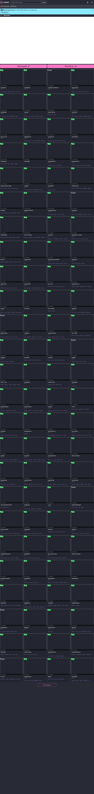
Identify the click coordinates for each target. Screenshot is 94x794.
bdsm (7, 212)
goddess (85, 188)
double (87, 409)
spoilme (2, 654)
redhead (43, 140)
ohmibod (3, 679)
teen (2, 91)
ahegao (30, 237)
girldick (89, 165)
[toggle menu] (84, 2)
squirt (13, 91)
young (73, 91)
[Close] (92, 10)
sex (55, 656)
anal (73, 116)
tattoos (14, 237)
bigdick (12, 163)
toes (56, 679)
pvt (9, 163)
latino (57, 384)
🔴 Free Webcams (5, 6)
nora (38, 607)
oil (61, 337)
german (50, 263)
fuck (64, 337)
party (78, 680)
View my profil (22, 66)
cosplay (58, 263)
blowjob (14, 212)
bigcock (50, 384)
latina (52, 214)
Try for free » (5, 12)
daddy (2, 262)
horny (50, 679)
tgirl (85, 165)
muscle (30, 360)
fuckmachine (18, 312)
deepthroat (38, 140)
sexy (41, 533)
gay (60, 384)
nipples (59, 605)
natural (17, 91)
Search (44, 2)
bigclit (90, 116)
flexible (39, 508)
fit (37, 360)
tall (15, 410)
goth (54, 263)
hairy (61, 531)
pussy (73, 631)
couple (30, 140)
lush (54, 189)
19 (53, 238)
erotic (6, 188)
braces (26, 237)
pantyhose (15, 459)
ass (33, 140)
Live (1, 15)
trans (14, 337)
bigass (5, 91)
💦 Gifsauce (13, 6)
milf (2, 507)
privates (81, 165)
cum (57, 286)
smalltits (41, 116)
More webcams (47, 685)
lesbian (53, 337)
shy (88, 91)
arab (80, 631)
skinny (9, 91)
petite (37, 116)
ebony (58, 337)
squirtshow (6, 507)
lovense (84, 91)
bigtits (55, 605)
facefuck (74, 654)
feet (64, 140)
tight (83, 507)
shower (83, 263)
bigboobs (12, 116)
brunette (3, 361)
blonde (89, 188)
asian (66, 263)
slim (5, 116)
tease (2, 188)
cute (30, 116)
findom (18, 237)
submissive (89, 654)
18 (76, 91)
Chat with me (69, 66)
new (2, 116)
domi (50, 311)
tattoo (62, 263)
